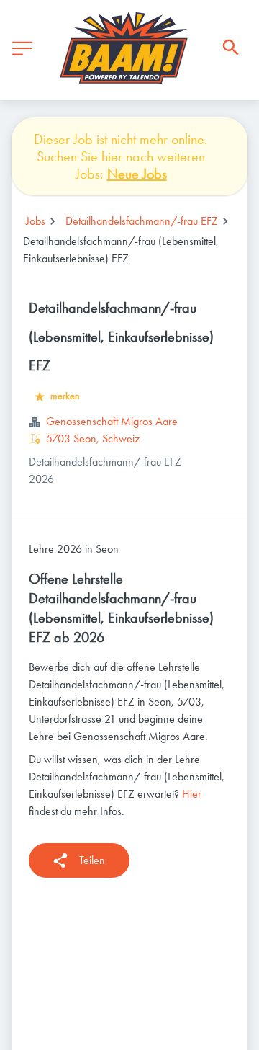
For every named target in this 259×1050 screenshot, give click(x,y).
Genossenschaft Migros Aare (112, 421)
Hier (191, 794)
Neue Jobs (137, 173)
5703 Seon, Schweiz (93, 438)
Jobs (35, 221)
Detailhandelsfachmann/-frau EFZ (141, 221)
